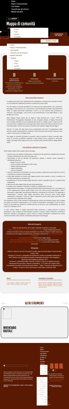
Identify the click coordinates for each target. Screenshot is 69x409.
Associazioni (36, 81)
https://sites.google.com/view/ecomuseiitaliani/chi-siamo (26, 230)
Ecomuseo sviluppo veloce (14, 91)
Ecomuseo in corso (14, 89)
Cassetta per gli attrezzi (19, 53)
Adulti (30, 81)
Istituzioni (34, 83)
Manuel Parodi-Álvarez (45, 285)
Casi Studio (14, 50)
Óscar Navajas (47, 284)
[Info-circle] (61, 366)
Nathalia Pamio (57, 284)
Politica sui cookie (56, 386)
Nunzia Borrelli (20, 283)
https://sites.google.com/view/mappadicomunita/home (26, 242)
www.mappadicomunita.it (26, 238)
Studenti (41, 83)
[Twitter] (56, 366)
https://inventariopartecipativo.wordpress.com (24, 240)
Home (12, 45)
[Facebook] (52, 366)
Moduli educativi (17, 12)
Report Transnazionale (18, 47)
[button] (27, 39)
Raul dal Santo (57, 285)
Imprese (28, 83)
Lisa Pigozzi (11, 283)
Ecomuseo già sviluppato (14, 87)
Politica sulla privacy (55, 385)
